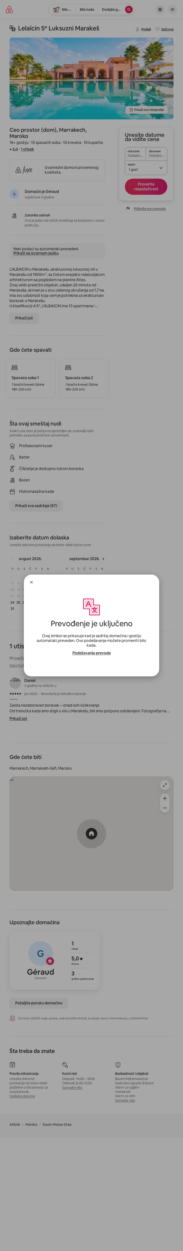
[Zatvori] (31, 582)
